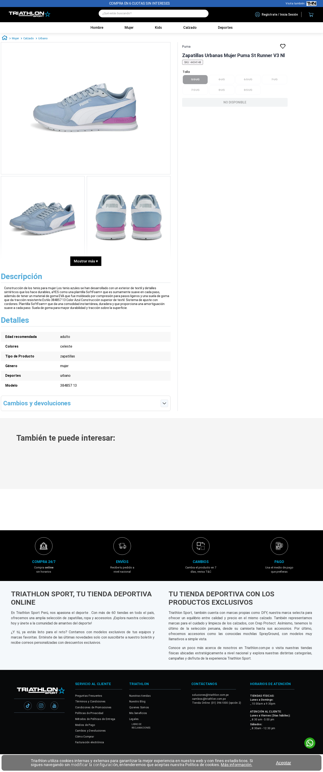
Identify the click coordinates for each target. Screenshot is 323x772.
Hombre (97, 27)
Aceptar (283, 762)
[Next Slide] (316, 464)
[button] (65, 469)
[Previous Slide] (6, 464)
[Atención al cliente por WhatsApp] (309, 743)
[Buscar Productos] (203, 13)
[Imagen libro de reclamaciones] (133, 726)
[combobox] (154, 15)
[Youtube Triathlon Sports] (54, 705)
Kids (158, 27)
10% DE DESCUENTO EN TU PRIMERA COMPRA (139, 3)
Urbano (43, 38)
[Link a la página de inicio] (4, 38)
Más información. (236, 764)
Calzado (28, 38)
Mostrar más (86, 261)
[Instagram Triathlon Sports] (41, 705)
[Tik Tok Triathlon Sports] (28, 705)
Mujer (129, 27)
